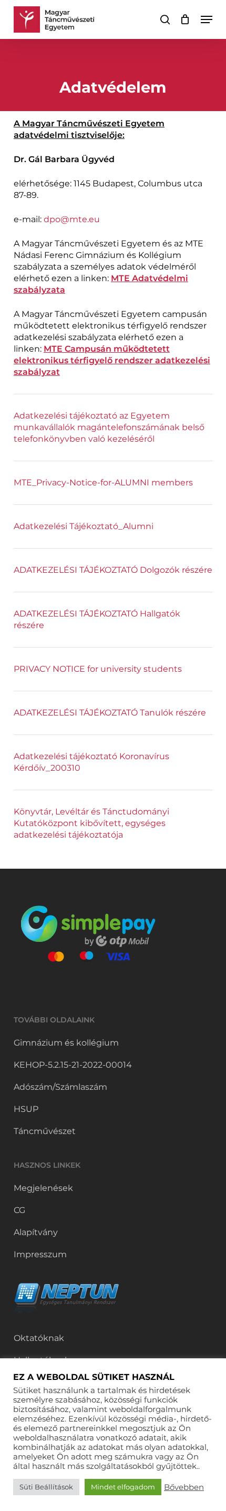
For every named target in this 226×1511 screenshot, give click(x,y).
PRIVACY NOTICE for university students (98, 669)
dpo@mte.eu (72, 219)
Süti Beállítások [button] (46, 1487)
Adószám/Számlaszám (60, 1087)
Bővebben (184, 1487)
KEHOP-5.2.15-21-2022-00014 (73, 1065)
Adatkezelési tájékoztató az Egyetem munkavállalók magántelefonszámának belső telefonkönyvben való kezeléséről (109, 427)
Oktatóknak (39, 1338)
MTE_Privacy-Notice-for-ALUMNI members (103, 483)
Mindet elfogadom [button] (123, 1487)
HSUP (26, 1109)
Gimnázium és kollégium (66, 1043)
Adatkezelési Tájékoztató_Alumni (83, 526)
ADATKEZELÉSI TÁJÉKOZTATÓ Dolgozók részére (113, 570)
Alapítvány (36, 1232)
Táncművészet (45, 1131)
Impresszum (40, 1254)
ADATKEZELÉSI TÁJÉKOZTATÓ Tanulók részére (110, 713)
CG (19, 1210)
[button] (206, 19)
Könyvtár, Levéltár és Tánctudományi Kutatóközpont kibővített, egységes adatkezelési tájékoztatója (91, 823)
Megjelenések (43, 1188)
